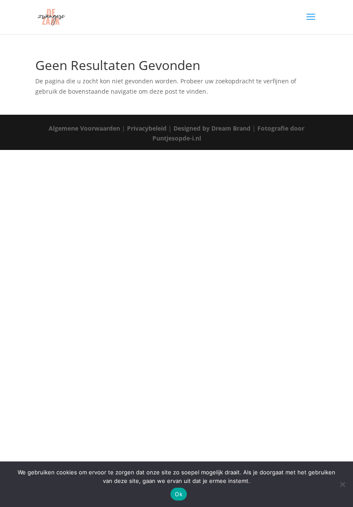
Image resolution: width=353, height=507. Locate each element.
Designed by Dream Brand (212, 128)
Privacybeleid (147, 128)
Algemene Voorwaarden (84, 128)
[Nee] (342, 484)
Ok (179, 494)
